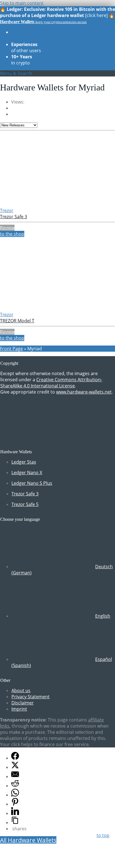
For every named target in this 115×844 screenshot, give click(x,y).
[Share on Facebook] (15, 758)
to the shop (12, 234)
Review (7, 228)
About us (20, 690)
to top (103, 835)
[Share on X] (15, 767)
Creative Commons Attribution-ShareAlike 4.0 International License (51, 383)
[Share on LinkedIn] (15, 813)
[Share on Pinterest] (15, 804)
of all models (25, 35)
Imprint (19, 709)
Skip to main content (22, 3)
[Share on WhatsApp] (15, 795)
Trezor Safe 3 (13, 217)
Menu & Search (16, 73)
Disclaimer (22, 703)
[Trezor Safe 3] (36, 204)
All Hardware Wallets (28, 840)
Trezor (6, 210)
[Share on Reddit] (15, 786)
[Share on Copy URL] (15, 822)
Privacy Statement (30, 697)
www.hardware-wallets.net (84, 392)
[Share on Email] (15, 776)
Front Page (11, 349)
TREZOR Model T (17, 321)
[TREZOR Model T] (36, 308)
